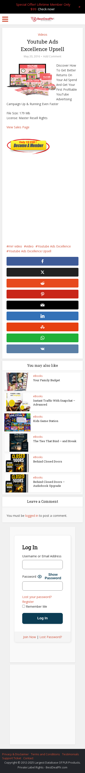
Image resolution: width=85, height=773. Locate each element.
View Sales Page (18, 127)
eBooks (37, 376)
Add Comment (52, 56)
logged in (31, 516)
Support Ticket (11, 758)
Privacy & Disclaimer (15, 754)
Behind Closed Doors (47, 461)
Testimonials (70, 754)
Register (28, 602)
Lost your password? (37, 597)
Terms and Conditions (45, 754)
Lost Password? (50, 637)
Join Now (29, 637)
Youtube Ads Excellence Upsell (29, 251)
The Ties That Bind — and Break (54, 441)
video (30, 246)
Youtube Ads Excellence (54, 246)
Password (29, 576)
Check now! (46, 9)
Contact (28, 758)
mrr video (15, 246)
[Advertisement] (42, 197)
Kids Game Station (45, 421)
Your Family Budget (46, 380)
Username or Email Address (41, 556)
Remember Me (36, 606)
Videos (42, 34)
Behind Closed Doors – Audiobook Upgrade (49, 484)
